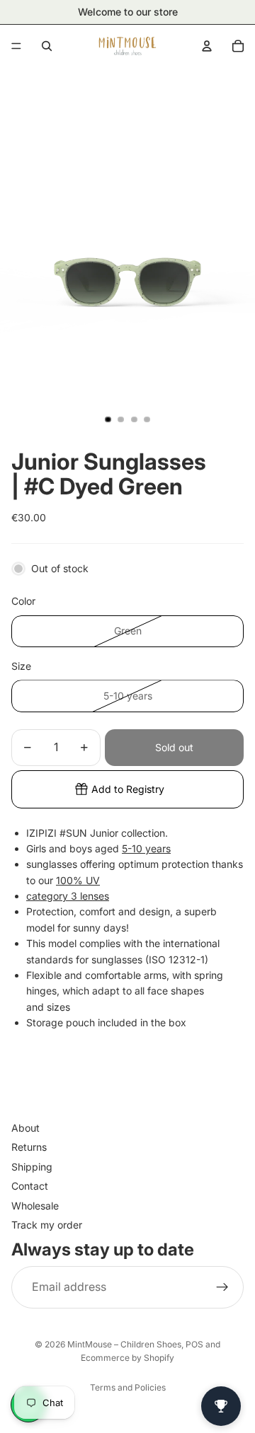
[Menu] (16, 46)
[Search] (46, 46)
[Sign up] (222, 1287)
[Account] (206, 46)
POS (194, 1344)
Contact (29, 1186)
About (25, 1128)
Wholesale (35, 1206)
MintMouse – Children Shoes (124, 1344)
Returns (29, 1148)
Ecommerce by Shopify (127, 1357)
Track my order (46, 1225)
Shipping (31, 1167)
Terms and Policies (128, 1387)
